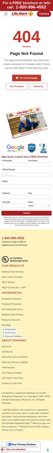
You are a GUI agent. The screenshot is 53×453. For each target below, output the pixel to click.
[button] (3, 450)
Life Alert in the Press (12, 378)
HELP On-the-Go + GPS (14, 287)
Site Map (6, 325)
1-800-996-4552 (31, 7)
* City (29, 193)
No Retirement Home (12, 309)
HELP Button (8, 282)
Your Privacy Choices (23, 444)
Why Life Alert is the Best (15, 357)
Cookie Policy (10, 333)
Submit (26, 213)
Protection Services (11, 298)
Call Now (44, 14)
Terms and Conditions (13, 336)
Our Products (17, 86)
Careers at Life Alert (12, 383)
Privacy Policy (10, 329)
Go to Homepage (28, 78)
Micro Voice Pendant (12, 277)
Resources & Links (11, 319)
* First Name (6, 161)
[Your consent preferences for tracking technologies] (48, 450)
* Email (4, 181)
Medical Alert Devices (13, 271)
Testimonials (8, 367)
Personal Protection (12, 304)
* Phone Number (8, 170)
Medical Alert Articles (12, 314)
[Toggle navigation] (6, 14)
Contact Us (7, 351)
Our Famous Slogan (12, 372)
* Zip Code (5, 202)
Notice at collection (15, 449)
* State (30, 202)
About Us (38, 86)
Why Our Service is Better (15, 362)
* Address (5, 193)
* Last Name (32, 161)
